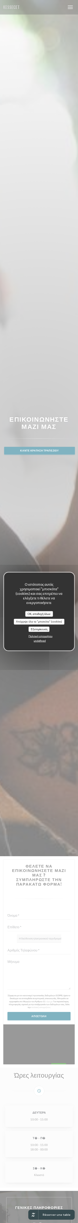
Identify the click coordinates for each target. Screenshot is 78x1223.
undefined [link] (40, 640)
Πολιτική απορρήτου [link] (40, 636)
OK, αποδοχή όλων (39, 613)
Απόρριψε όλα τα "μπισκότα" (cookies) (39, 621)
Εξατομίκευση (39, 629)
